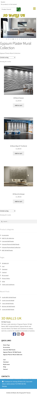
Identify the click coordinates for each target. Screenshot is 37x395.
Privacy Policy (6, 278)
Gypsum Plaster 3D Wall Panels (10, 244)
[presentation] (2, 29)
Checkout (4, 269)
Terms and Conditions (8, 284)
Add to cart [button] (18, 105)
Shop (3, 281)
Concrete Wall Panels (8, 241)
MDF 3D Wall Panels (7, 250)
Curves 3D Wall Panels (8, 309)
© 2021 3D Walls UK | (13, 393)
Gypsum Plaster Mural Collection (11, 247)
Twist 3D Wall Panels (8, 303)
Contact (4, 272)
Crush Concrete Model (8, 300)
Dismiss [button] (4, 386)
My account (5, 275)
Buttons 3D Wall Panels (8, 306)
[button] (7, 39)
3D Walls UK (5, 263)
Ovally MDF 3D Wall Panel (9, 297)
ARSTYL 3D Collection (8, 238)
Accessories (5, 235)
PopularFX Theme (24, 393)
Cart (3, 266)
